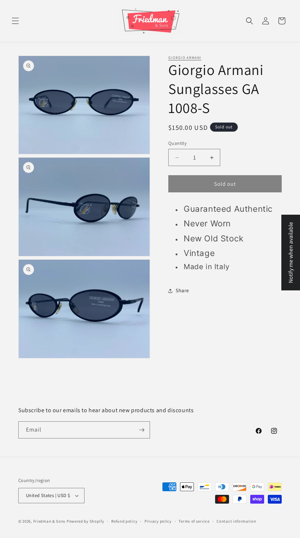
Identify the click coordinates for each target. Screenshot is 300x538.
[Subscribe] (142, 430)
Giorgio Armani (184, 57)
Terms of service (194, 521)
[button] (15, 21)
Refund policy (124, 521)
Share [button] (182, 290)
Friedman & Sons (49, 521)
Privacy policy (158, 521)
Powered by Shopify (85, 521)
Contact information (236, 521)
